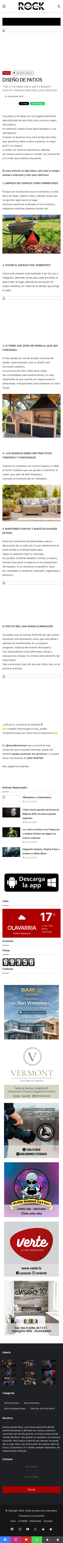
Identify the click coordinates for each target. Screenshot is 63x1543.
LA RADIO (23, 1521)
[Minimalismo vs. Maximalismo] (11, 800)
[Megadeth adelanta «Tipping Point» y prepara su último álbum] (11, 852)
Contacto (7, 1459)
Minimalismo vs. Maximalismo (37, 797)
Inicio (13, 1521)
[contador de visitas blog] (18, 965)
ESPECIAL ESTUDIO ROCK (42, 1408)
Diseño (6, 73)
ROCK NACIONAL (32, 1403)
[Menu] (4, 7)
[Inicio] (31, 6)
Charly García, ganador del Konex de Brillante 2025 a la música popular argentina (41, 813)
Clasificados (35, 1521)
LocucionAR (38, 1515)
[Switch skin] (59, 7)
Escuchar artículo (24, 73)
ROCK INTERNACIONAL (15, 1408)
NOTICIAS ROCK (11, 1403)
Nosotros (7, 1417)
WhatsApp (38, 103)
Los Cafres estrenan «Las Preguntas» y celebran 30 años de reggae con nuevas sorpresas (41, 833)
